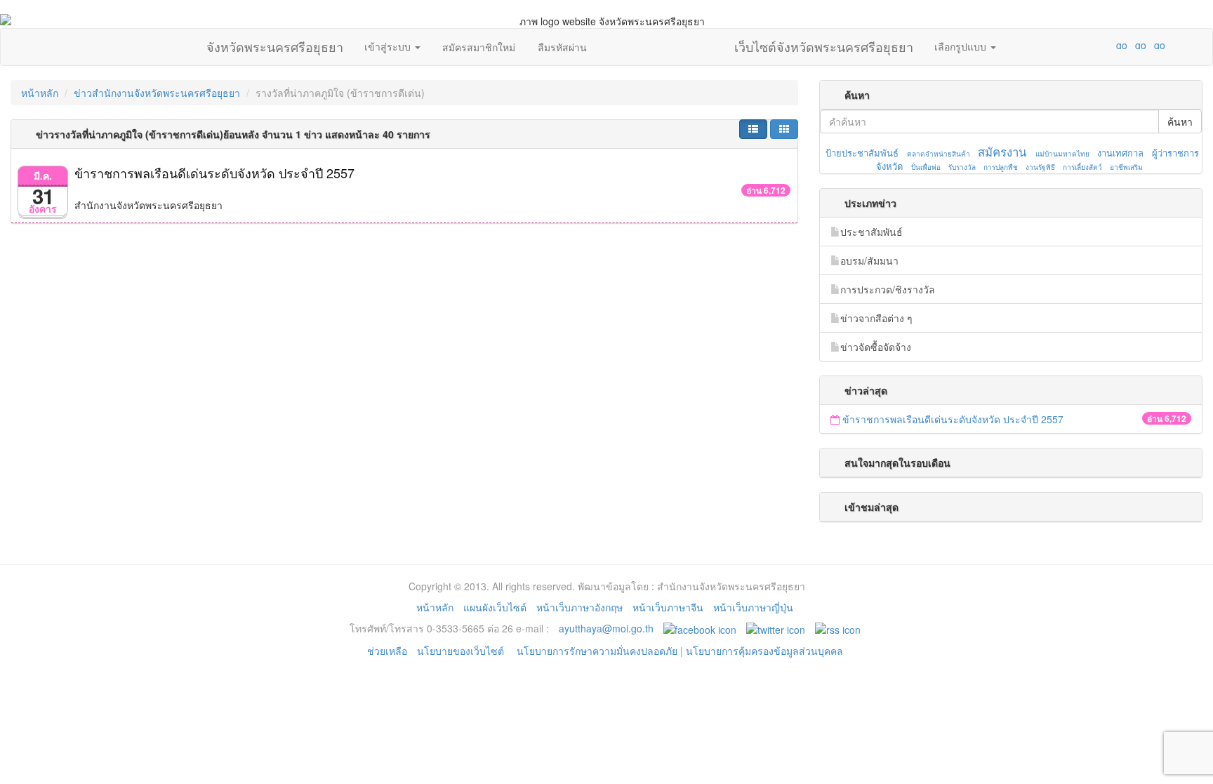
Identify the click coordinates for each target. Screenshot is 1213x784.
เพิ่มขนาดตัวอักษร (1108, 45)
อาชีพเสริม (1126, 167)
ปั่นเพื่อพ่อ (926, 167)
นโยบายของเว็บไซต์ (462, 651)
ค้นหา (1180, 121)
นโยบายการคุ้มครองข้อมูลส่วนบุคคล (764, 651)
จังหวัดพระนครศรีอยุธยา (274, 43)
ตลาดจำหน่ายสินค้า (938, 154)
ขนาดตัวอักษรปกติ (1094, 45)
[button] (753, 129)
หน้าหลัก (39, 93)
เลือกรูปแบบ (961, 46)
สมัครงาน (1002, 151)
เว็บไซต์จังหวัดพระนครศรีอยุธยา (823, 43)
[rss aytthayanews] (838, 628)
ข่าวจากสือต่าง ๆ (876, 318)
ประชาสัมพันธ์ (871, 232)
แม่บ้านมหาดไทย (1062, 154)
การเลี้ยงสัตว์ (1082, 167)
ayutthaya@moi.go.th (606, 628)
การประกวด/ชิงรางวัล (887, 289)
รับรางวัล (962, 167)
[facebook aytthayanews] (699, 628)
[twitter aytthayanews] (775, 628)
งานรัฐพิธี (1040, 167)
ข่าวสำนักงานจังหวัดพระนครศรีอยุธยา (157, 93)
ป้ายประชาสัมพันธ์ (862, 152)
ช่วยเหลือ (387, 651)
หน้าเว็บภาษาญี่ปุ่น (753, 607)
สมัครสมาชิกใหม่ (478, 47)
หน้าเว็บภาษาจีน (667, 607)
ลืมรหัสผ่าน (562, 47)
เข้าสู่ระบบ (388, 46)
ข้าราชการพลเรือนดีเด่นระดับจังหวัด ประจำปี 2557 (214, 173)
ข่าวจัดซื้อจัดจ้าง (875, 347)
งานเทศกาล (1120, 152)
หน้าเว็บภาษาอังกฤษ (579, 607)
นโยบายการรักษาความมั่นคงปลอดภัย (597, 651)
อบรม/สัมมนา (869, 260)
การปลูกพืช (1000, 167)
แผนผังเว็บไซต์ (494, 607)
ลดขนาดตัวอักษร (1080, 45)
